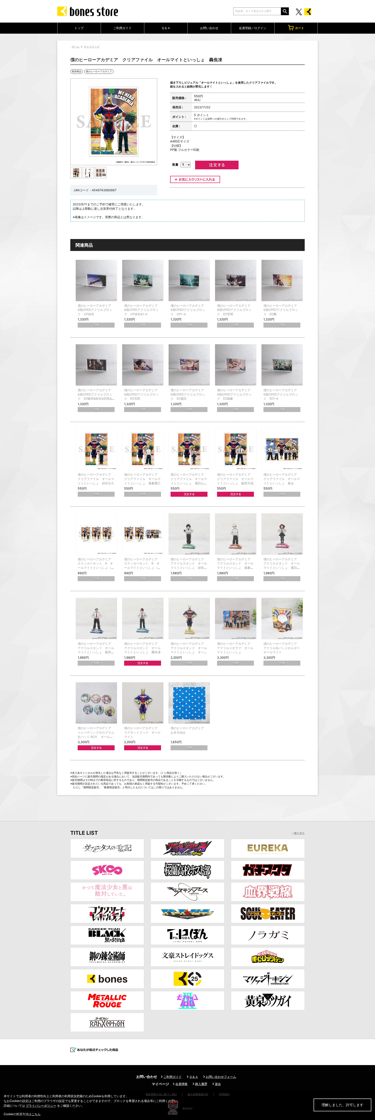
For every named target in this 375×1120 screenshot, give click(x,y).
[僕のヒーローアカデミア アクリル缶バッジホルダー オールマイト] (282, 618)
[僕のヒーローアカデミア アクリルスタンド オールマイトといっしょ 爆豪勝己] (235, 534)
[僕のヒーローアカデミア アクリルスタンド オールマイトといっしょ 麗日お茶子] (282, 534)
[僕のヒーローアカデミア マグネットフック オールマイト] (142, 703)
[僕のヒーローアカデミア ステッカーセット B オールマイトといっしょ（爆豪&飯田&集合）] (142, 534)
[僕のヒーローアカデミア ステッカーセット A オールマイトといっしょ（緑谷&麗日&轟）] (96, 534)
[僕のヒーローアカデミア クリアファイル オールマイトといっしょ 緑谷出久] (96, 449)
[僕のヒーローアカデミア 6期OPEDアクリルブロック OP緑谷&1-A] (142, 280)
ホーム (75, 46)
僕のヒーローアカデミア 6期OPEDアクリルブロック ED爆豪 (235, 394)
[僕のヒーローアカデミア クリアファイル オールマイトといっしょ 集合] (282, 449)
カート (299, 28)
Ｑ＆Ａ (165, 28)
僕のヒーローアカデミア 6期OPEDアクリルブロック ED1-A (281, 394)
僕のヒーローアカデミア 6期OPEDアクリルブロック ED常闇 (235, 310)
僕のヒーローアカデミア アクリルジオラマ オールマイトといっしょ (235, 648)
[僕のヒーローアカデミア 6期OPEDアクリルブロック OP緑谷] (96, 280)
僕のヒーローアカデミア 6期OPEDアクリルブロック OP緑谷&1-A (142, 310)
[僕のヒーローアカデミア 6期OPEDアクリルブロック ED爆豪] (235, 365)
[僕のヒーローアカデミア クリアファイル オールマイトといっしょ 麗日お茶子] (189, 449)
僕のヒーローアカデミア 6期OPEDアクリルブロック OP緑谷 (96, 310)
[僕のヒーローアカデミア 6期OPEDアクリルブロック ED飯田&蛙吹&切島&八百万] (96, 365)
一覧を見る (298, 833)
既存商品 (76, 71)
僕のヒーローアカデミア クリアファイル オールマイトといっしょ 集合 (281, 479)
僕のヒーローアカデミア (99, 71)
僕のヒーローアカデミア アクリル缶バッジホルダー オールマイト (283, 648)
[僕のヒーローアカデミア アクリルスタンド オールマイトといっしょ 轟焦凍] (142, 618)
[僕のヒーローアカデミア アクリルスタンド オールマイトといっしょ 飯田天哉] (96, 618)
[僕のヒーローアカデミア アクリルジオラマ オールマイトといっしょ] (235, 618)
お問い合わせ (209, 28)
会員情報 (181, 1084)
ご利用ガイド (122, 28)
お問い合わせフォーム (221, 1077)
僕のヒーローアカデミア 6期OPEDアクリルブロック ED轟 (281, 310)
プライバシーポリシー (41, 1105)
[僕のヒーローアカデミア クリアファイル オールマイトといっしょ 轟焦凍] (76, 172)
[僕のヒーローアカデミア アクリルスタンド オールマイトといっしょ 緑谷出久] (189, 534)
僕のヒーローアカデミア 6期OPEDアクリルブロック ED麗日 (189, 394)
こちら (36, 1114)
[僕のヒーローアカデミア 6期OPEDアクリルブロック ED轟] (282, 280)
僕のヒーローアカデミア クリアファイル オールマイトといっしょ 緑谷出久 (96, 479)
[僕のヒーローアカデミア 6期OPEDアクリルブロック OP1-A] (189, 280)
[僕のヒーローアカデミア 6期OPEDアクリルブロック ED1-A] (282, 365)
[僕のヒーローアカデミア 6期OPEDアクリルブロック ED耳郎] (142, 365)
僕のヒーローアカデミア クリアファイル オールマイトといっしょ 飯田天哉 (235, 479)
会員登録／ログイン (252, 28)
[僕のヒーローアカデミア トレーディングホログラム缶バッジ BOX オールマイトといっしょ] (96, 703)
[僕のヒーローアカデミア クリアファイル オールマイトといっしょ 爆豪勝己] (142, 449)
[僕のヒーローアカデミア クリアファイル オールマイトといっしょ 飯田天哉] (235, 449)
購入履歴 (201, 1084)
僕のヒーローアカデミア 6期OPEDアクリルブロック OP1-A (189, 310)
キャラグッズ (91, 46)
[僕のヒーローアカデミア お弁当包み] (189, 703)
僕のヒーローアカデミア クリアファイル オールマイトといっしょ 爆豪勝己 (142, 479)
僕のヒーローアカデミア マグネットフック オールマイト (142, 732)
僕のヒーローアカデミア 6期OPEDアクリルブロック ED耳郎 (142, 394)
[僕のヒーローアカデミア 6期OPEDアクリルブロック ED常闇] (235, 280)
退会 (218, 1084)
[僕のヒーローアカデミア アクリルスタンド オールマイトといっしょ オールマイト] (189, 618)
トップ (79, 28)
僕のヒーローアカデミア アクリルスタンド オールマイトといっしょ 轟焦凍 (142, 648)
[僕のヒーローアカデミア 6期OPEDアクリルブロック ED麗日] (189, 365)
